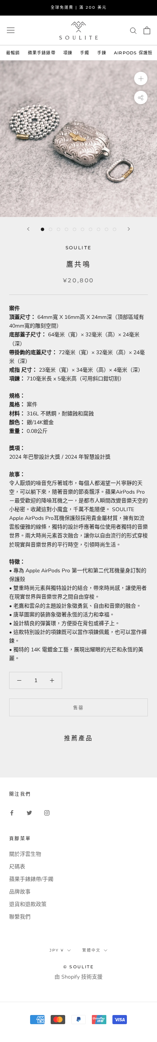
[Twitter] (29, 812)
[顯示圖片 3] (58, 229)
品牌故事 (19, 891)
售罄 (78, 708)
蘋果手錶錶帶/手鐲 (31, 879)
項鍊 (67, 52)
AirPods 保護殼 (133, 52)
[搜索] (133, 30)
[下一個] (129, 229)
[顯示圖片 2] (50, 229)
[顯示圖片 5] (74, 229)
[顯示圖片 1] (42, 229)
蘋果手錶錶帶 (42, 52)
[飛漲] (140, 78)
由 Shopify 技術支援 (78, 976)
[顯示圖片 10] (114, 229)
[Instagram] (47, 812)
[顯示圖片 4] (66, 229)
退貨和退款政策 (27, 904)
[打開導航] (10, 30)
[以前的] (28, 229)
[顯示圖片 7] (90, 229)
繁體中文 (91, 950)
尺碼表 (17, 866)
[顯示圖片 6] (82, 229)
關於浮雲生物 (25, 854)
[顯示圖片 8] (98, 229)
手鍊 (101, 52)
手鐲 (84, 52)
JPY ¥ (57, 950)
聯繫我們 (19, 916)
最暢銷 (13, 52)
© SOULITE (78, 966)
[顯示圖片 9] (106, 229)
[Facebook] (11, 812)
